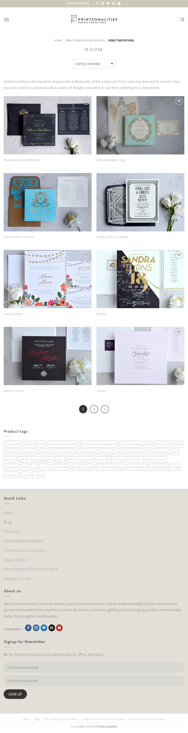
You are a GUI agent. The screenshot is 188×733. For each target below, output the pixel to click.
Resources (12, 531)
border (178, 444)
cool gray (105, 452)
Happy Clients (14, 559)
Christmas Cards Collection (25, 550)
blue (149, 444)
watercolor (11, 475)
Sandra (101, 314)
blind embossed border (63, 444)
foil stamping (159, 452)
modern (137, 459)
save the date (60, 467)
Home (58, 40)
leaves (71, 459)
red (34, 467)
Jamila (101, 391)
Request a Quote (17, 578)
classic (44, 452)
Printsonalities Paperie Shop (147, 719)
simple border (106, 467)
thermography (137, 467)
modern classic (156, 459)
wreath (38, 475)
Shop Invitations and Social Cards (103, 719)
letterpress (86, 459)
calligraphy (29, 452)
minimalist (103, 459)
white (26, 475)
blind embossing (131, 444)
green (60, 459)
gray (49, 459)
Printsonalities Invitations (85, 40)
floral (131, 452)
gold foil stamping (30, 459)
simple (89, 467)
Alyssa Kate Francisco (19, 237)
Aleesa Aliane (13, 314)
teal (121, 467)
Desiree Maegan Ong (110, 160)
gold (175, 452)
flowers (142, 452)
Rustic (44, 467)
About (8, 512)
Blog (7, 521)
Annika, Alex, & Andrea (112, 237)
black (40, 444)
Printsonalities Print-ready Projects (31, 569)
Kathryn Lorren (14, 391)
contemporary (87, 452)
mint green (121, 459)
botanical (11, 452)
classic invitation (63, 452)
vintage (174, 467)
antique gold (13, 444)
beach (29, 444)
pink (25, 467)
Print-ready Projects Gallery (61, 719)
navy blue (11, 467)
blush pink (162, 444)
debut (119, 452)
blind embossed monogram (99, 444)
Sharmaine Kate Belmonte (22, 160)
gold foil (10, 459)
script (76, 467)
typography (158, 467)
